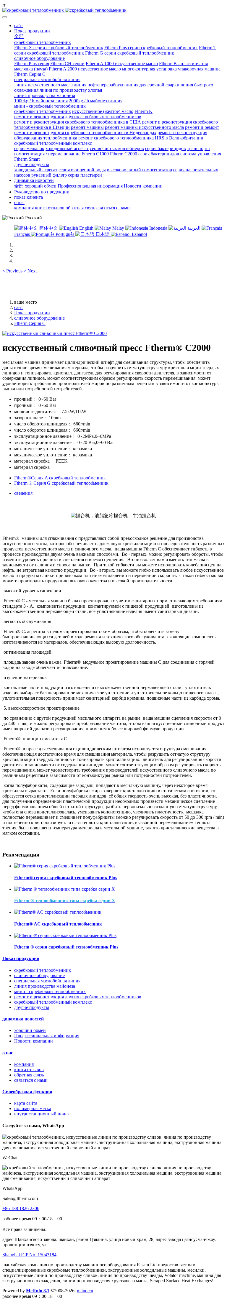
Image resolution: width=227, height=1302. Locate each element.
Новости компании (33, 1040)
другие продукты (31, 1007)
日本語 (102, 234)
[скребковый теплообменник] (113, 10)
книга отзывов (29, 1069)
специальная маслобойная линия (47, 980)
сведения (23, 493)
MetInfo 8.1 (37, 1290)
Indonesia (158, 228)
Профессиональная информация (46, 1035)
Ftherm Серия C (30, 323)
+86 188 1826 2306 (20, 1208)
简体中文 (48, 228)
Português (64, 234)
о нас (7, 1052)
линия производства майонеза (44, 986)
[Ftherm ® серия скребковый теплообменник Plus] (65, 935)
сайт (18, 25)
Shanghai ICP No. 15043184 (29, 1254)
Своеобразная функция (27, 1091)
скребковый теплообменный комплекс (53, 1002)
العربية (194, 228)
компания (24, 1064)
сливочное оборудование (39, 317)
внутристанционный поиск (42, 1113)
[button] (13, 270)
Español (139, 234)
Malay (118, 228)
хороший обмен (30, 1030)
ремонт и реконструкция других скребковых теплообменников (77, 996)
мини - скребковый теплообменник (50, 991)
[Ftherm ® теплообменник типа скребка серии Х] (64, 889)
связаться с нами (31, 1080)
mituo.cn (85, 1290)
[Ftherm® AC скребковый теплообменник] (57, 912)
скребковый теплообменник (42, 970)
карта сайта (25, 1103)
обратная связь (29, 1074)
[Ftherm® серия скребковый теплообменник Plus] (64, 865)
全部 (19, 36)
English (86, 228)
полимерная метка (32, 1108)
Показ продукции (32, 312)
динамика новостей (23, 1018)
